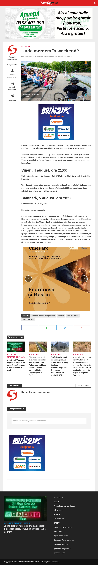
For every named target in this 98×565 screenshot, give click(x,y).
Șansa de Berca (60, 553)
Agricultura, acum (61, 536)
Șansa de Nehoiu (61, 544)
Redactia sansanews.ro (12, 58)
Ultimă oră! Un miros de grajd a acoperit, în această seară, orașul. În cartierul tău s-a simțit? (16, 365)
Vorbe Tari (58, 531)
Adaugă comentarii (12, 88)
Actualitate (26, 46)
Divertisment (59, 519)
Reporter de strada (16, 357)
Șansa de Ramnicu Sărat (64, 540)
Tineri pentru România (63, 527)
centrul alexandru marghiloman (43, 316)
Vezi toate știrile (83, 385)
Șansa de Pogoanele (62, 549)
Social (56, 502)
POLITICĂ (58, 514)
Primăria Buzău (72, 316)
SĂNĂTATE (58, 510)
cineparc (61, 316)
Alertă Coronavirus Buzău (64, 506)
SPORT (57, 523)
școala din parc (28, 319)
